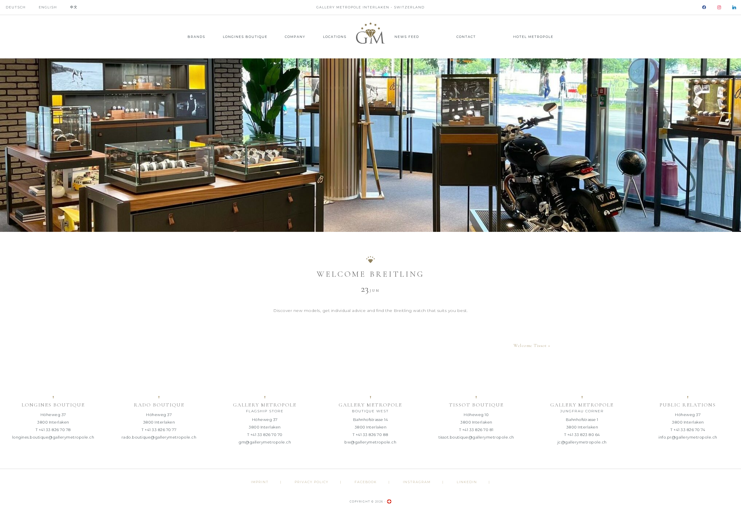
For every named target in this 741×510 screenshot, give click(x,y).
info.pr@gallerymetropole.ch (688, 437)
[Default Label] (734, 7)
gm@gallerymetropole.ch (265, 442)
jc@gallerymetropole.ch (582, 442)
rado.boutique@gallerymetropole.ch (159, 437)
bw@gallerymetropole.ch (370, 442)
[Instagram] (719, 7)
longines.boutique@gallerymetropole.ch (53, 437)
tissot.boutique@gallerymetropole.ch (476, 437)
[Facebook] (704, 7)
